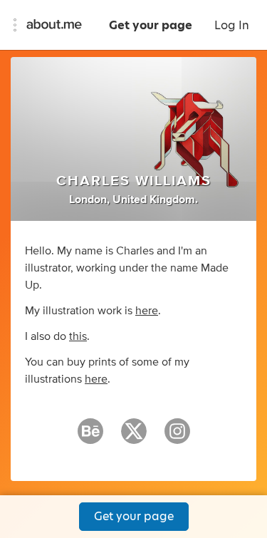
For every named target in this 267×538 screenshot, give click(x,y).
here (146, 310)
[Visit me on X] (134, 437)
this (78, 336)
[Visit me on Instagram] (177, 437)
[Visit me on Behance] (90, 437)
